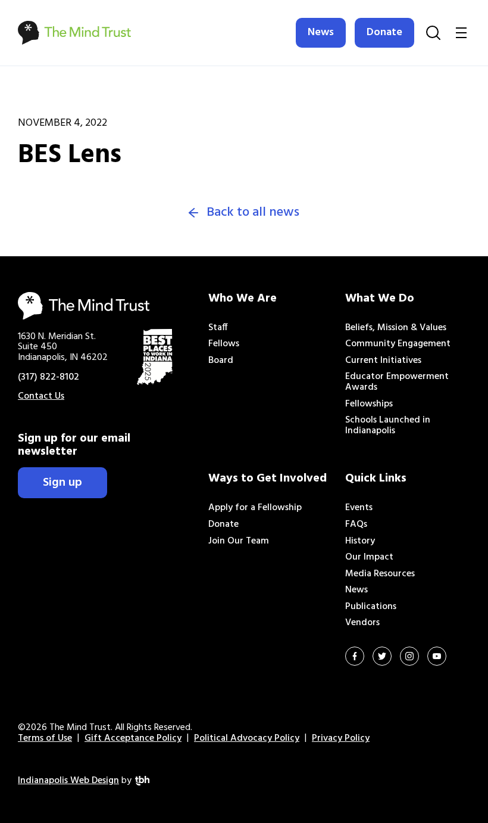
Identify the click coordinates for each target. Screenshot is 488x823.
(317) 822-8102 (48, 377)
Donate (384, 32)
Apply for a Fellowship (255, 507)
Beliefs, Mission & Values (395, 328)
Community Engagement (398, 344)
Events (359, 507)
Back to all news (253, 213)
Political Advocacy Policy (246, 738)
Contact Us (41, 396)
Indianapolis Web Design (68, 780)
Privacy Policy (341, 738)
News (321, 32)
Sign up (62, 482)
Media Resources (380, 574)
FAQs (356, 524)
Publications (370, 606)
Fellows (223, 344)
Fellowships (369, 404)
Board (220, 360)
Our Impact (369, 557)
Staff (218, 328)
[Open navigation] (461, 33)
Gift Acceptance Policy (133, 738)
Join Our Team (238, 541)
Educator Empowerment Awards (397, 382)
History (360, 541)
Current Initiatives (383, 360)
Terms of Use (45, 738)
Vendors (362, 623)
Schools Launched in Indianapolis (387, 425)
